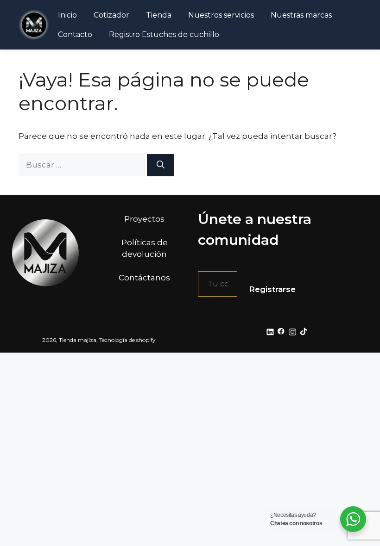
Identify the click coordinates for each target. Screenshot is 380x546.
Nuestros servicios (221, 15)
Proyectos (144, 218)
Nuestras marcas (301, 15)
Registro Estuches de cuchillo (164, 34)
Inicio (67, 15)
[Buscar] (160, 165)
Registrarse (272, 289)
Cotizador (111, 15)
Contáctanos (144, 277)
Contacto (75, 34)
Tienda (158, 15)
